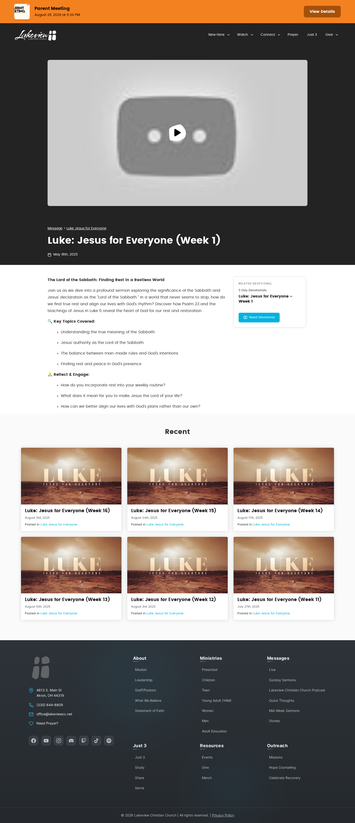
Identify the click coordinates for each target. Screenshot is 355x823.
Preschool (209, 669)
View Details (322, 12)
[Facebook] (33, 740)
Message (55, 228)
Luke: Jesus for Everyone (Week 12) (173, 599)
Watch (242, 34)
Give (329, 34)
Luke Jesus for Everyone (86, 228)
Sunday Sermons (282, 680)
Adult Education (214, 731)
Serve (139, 788)
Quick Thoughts (281, 700)
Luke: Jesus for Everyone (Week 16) (67, 511)
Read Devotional (262, 317)
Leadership (144, 680)
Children (208, 680)
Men (205, 721)
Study (139, 767)
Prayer (293, 34)
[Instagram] (59, 740)
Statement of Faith (149, 711)
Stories (274, 721)
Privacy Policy (223, 815)
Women (207, 711)
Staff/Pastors (145, 690)
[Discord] (71, 740)
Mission (141, 669)
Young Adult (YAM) (216, 700)
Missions (275, 757)
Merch (207, 778)
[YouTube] (46, 740)
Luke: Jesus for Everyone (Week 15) (173, 511)
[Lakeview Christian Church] (41, 668)
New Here (216, 34)
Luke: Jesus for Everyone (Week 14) (280, 511)
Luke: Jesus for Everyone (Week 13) (67, 599)
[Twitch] (84, 740)
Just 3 (312, 34)
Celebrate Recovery (284, 778)
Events (207, 757)
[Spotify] (109, 740)
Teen (206, 690)
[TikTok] (96, 740)
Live (272, 669)
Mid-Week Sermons (284, 711)
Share (139, 778)
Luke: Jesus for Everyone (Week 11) (279, 599)
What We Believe (148, 700)
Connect (268, 34)
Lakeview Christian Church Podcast (297, 690)
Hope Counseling (282, 767)
